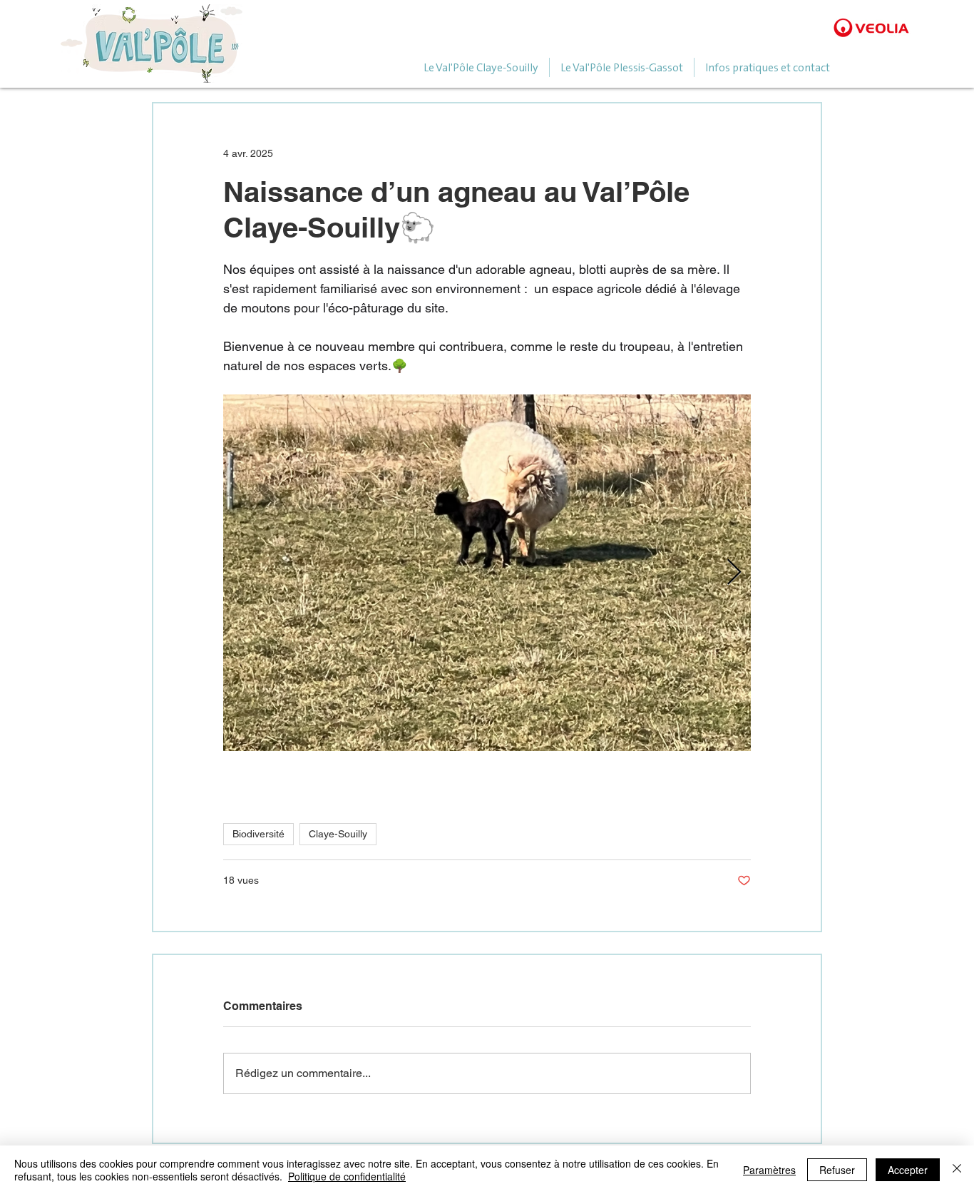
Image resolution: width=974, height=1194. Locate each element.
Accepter (908, 1170)
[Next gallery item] (734, 573)
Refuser (837, 1170)
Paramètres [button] (769, 1170)
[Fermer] (956, 1170)
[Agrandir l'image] (487, 572)
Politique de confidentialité (347, 1176)
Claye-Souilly (338, 834)
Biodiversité (258, 834)
